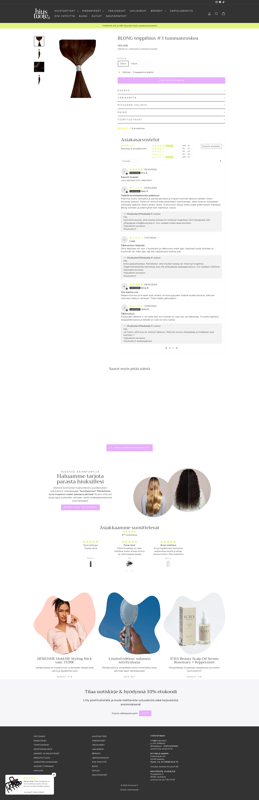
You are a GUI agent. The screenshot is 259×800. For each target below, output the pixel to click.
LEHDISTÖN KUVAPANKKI (46, 762)
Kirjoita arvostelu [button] (211, 146)
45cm (134, 63)
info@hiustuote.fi (145, 223)
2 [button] (169, 348)
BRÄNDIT (157, 11)
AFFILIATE (38, 771)
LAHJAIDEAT (138, 11)
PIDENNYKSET (92, 11)
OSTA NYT (129, 677)
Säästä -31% (64, 677)
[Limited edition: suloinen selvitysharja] (130, 623)
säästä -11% (194, 677)
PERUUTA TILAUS (42, 758)
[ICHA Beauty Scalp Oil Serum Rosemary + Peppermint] (194, 623)
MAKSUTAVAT (40, 741)
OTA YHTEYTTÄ (65, 16)
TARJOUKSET (117, 11)
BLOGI (83, 16)
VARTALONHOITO (181, 11)
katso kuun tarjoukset (80, 507)
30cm (123, 63)
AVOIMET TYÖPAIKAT (44, 766)
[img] (137, 169)
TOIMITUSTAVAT (41, 745)
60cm (146, 63)
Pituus (122, 58)
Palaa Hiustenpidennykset (131, 448)
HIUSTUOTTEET (65, 11)
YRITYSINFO (39, 736)
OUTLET (97, 16)
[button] (171, 90)
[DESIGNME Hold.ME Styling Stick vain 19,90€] (65, 623)
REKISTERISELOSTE (43, 749)
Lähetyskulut (135, 49)
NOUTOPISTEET (116, 16)
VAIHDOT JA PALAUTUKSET (47, 753)
